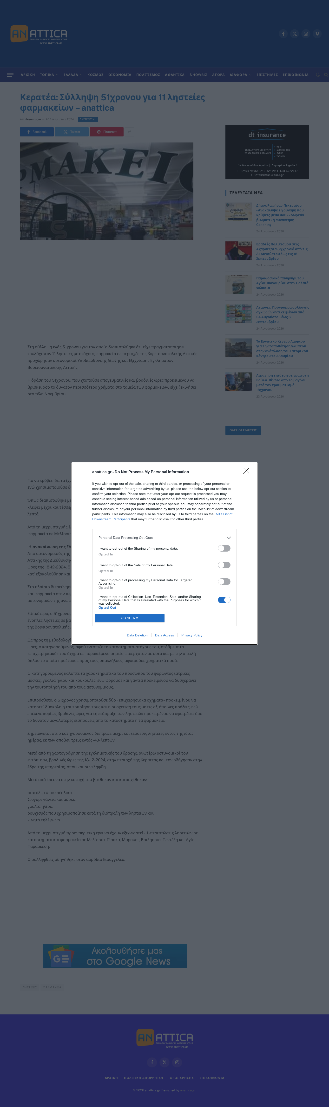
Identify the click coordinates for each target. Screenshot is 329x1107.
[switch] (224, 548)
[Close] (247, 472)
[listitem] (164, 537)
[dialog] (164, 553)
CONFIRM (130, 618)
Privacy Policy (191, 635)
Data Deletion (137, 635)
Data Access (164, 635)
